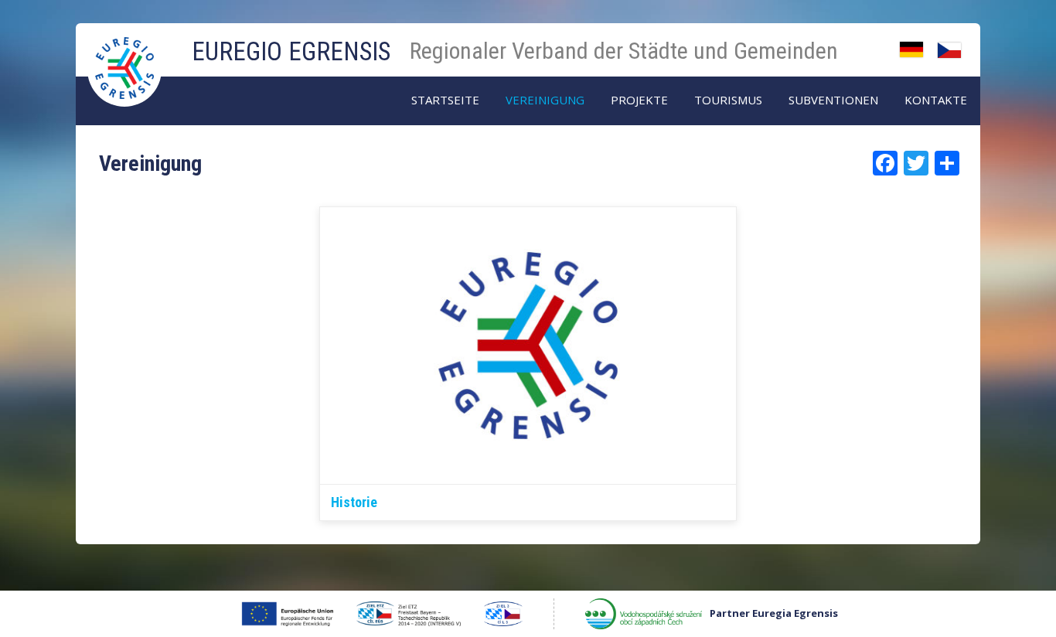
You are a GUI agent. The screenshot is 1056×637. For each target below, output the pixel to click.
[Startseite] (126, 53)
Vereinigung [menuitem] (545, 99)
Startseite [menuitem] (445, 99)
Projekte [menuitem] (639, 99)
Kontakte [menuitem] (935, 99)
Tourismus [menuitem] (728, 99)
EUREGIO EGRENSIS (291, 51)
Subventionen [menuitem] (833, 99)
